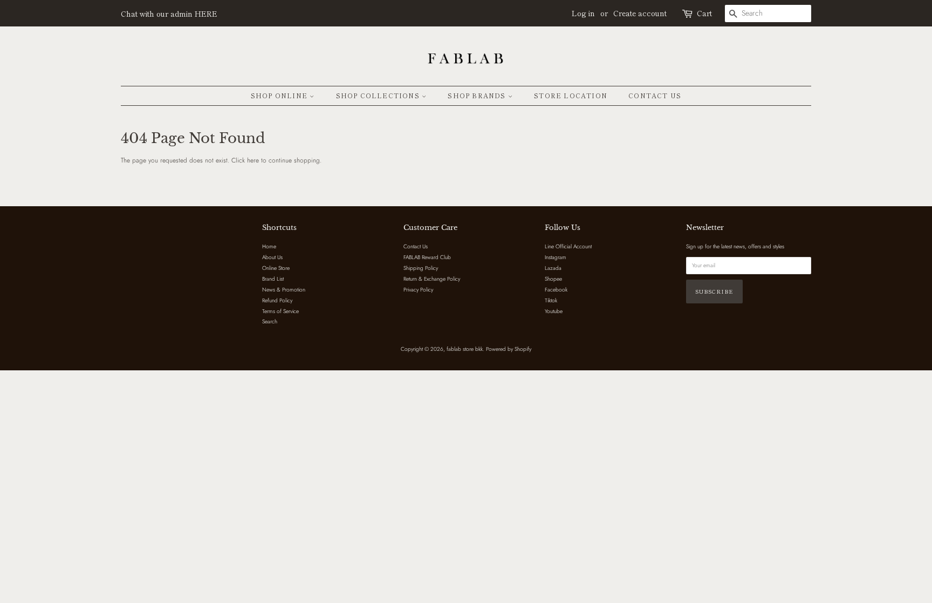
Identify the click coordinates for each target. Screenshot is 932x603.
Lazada (553, 268)
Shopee (553, 279)
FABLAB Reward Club (427, 257)
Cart (704, 13)
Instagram (555, 257)
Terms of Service (280, 311)
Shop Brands (478, 95)
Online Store (276, 268)
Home (269, 246)
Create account (640, 13)
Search (269, 321)
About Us (272, 257)
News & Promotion (283, 290)
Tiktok (551, 300)
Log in (583, 13)
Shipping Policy (420, 268)
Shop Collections (379, 95)
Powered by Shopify (508, 349)
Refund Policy (277, 300)
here (253, 160)
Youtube (554, 311)
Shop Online (280, 95)
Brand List (273, 279)
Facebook (556, 290)
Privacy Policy (418, 290)
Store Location (570, 95)
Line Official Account (568, 246)
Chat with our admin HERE (169, 13)
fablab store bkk (465, 349)
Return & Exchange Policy (431, 279)
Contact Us (654, 95)
